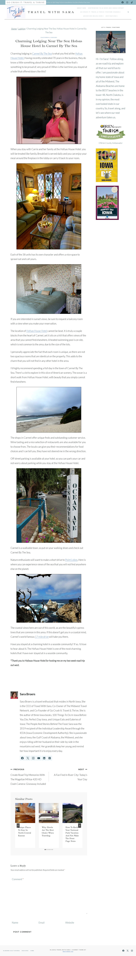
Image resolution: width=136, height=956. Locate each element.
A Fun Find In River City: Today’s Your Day (70, 774)
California (45, 37)
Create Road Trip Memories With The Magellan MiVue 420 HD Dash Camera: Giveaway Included (28, 776)
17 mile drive (42, 636)
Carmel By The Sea (42, 53)
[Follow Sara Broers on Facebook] (22, 758)
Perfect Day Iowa (84, 2)
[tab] (45, 849)
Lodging (54, 37)
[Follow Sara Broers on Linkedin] (44, 758)
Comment (18, 879)
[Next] (79, 825)
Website (69, 922)
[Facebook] (123, 2)
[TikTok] (132, 2)
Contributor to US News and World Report (106, 8)
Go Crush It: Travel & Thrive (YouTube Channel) (100, 12)
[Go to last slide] (18, 825)
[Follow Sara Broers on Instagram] (33, 758)
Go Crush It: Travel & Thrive (26, 2)
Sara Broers (27, 694)
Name (15, 922)
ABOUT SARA (81, 8)
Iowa (32, 950)
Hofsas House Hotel (36, 330)
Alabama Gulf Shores (11, 950)
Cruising (25, 950)
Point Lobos (71, 559)
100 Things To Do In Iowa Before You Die (64, 2)
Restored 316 (68, 951)
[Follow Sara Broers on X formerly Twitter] (27, 758)
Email (42, 922)
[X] (128, 951)
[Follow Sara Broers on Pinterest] (49, 758)
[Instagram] (127, 2)
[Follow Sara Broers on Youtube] (38, 758)
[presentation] (25, 813)
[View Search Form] (128, 12)
